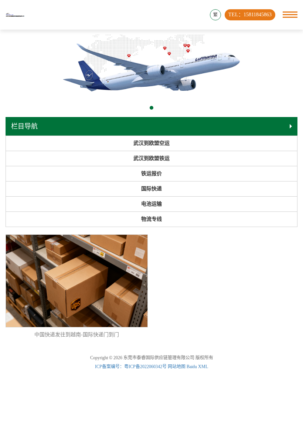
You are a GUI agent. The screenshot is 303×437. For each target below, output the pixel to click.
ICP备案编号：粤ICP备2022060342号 (131, 366)
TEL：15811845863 (250, 14)
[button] (151, 108)
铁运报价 (151, 173)
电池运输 (151, 204)
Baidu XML (197, 366)
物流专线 (151, 219)
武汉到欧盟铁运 (151, 158)
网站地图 (176, 366)
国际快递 (151, 188)
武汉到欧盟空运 (151, 143)
